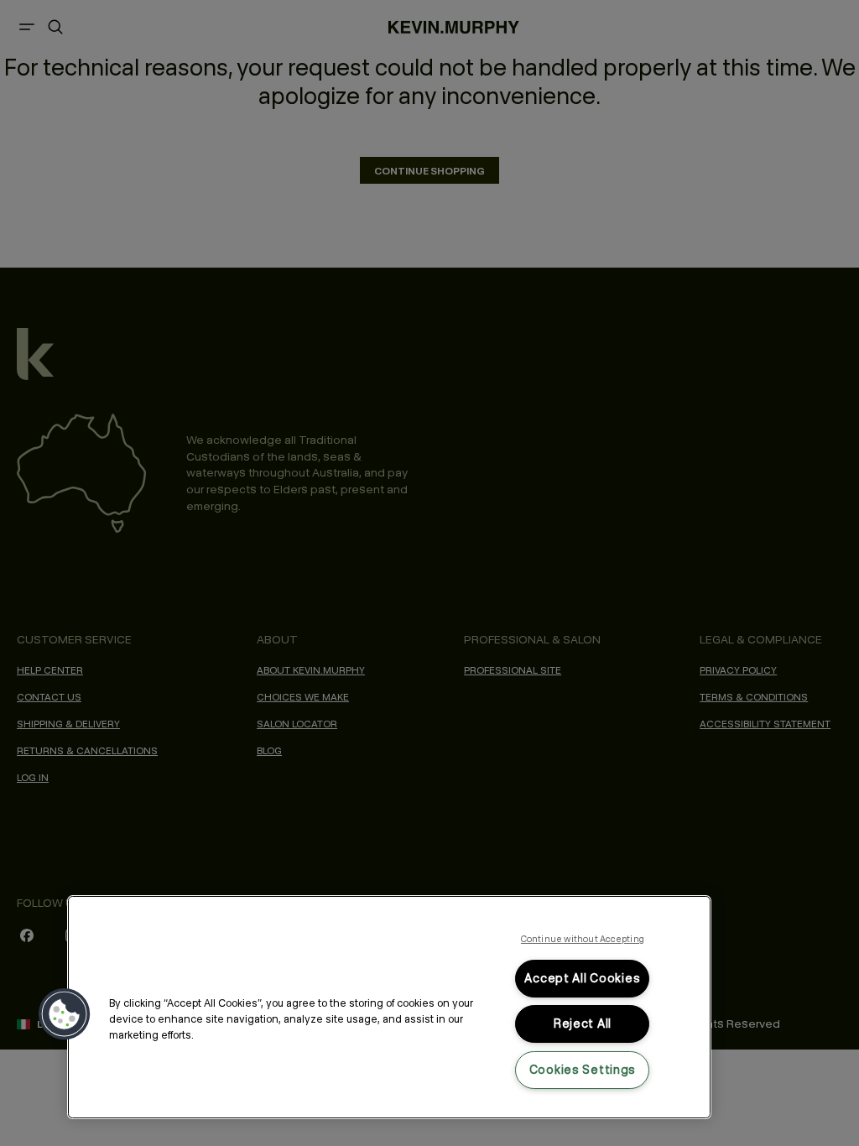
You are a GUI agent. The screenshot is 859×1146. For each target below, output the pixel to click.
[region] (389, 1007)
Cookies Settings (583, 1069)
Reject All (583, 1023)
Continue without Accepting (582, 939)
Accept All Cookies (582, 978)
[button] (64, 1014)
